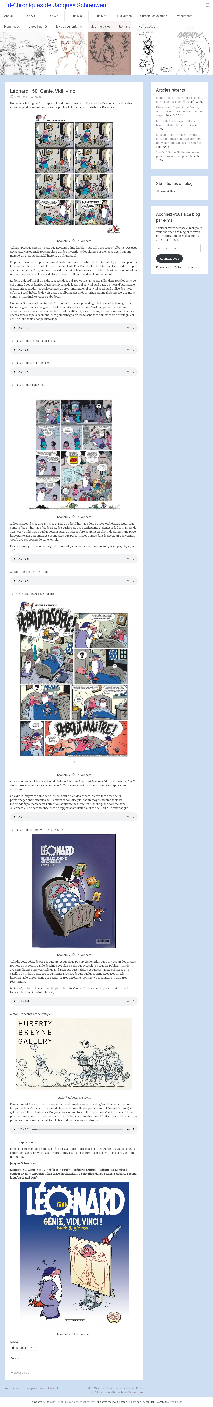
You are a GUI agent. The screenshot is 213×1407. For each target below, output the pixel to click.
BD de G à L (53, 16)
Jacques (38, 96)
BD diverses (124, 16)
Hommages (12, 26)
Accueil (9, 16)
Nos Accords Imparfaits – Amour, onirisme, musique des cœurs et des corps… (179, 111)
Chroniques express (153, 16)
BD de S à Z (100, 16)
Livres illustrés (38, 26)
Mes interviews (100, 26)
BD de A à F (30, 16)
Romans (124, 26)
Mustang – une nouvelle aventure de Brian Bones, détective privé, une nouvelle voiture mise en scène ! (179, 138)
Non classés (147, 26)
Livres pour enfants (69, 26)
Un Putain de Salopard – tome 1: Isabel (31, 1388)
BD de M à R (76, 16)
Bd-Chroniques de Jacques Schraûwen (55, 5)
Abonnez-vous (169, 258)
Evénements (184, 16)
